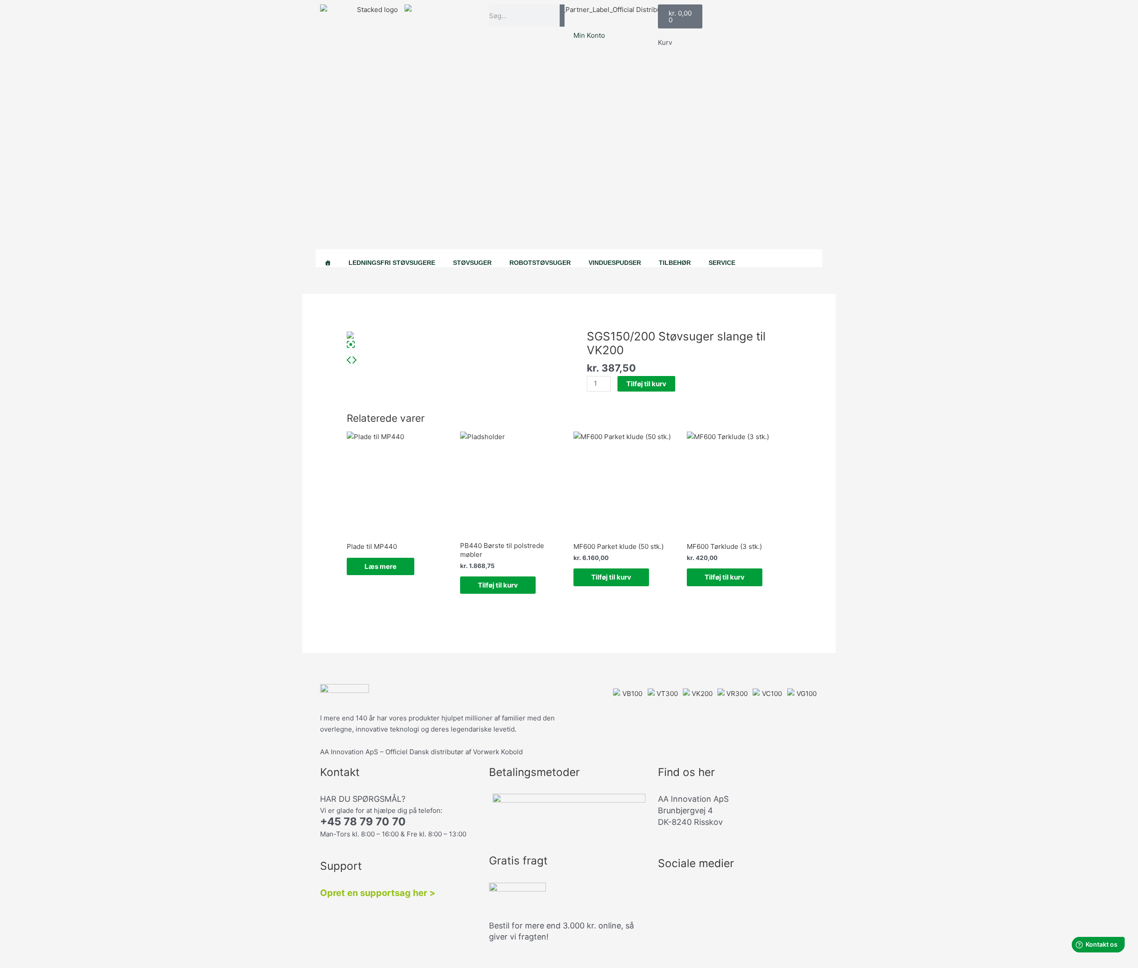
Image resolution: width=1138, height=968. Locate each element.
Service (722, 262)
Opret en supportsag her (373, 893)
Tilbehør (675, 262)
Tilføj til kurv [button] (498, 585)
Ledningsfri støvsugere (392, 262)
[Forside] (328, 258)
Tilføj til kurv (646, 384)
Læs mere (381, 566)
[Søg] (562, 15)
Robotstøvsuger (540, 262)
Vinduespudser (615, 262)
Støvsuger (472, 262)
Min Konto (589, 35)
